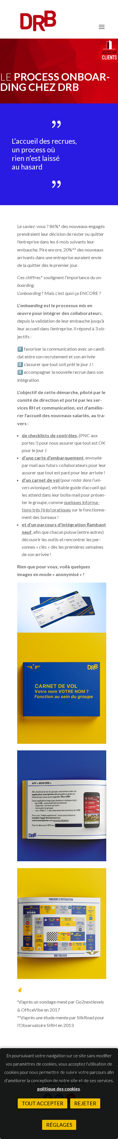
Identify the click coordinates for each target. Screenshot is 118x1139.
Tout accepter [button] (42, 1103)
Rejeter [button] (85, 1103)
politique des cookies (58, 1088)
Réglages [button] (59, 1125)
